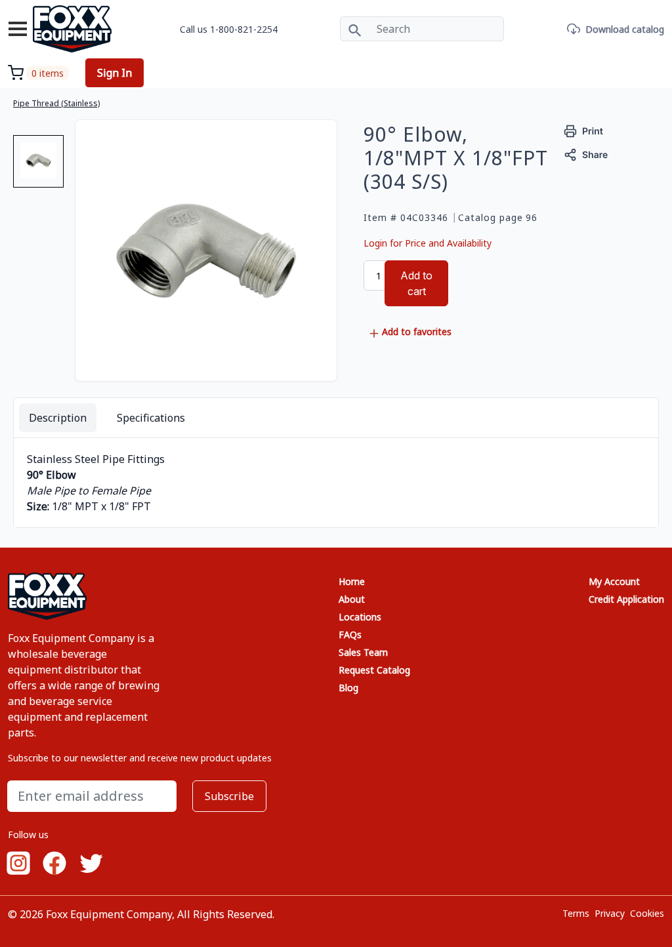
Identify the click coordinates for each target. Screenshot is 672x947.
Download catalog (624, 29)
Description (58, 418)
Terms (575, 913)
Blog (348, 687)
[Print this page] (584, 130)
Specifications (151, 418)
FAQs (350, 634)
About (352, 599)
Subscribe (229, 796)
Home (352, 581)
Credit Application (626, 599)
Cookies (647, 913)
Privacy (610, 913)
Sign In (114, 73)
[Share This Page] (586, 154)
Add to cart (416, 283)
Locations (360, 617)
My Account (614, 581)
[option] (38, 166)
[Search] (354, 28)
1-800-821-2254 (244, 29)
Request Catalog (374, 670)
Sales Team (363, 652)
